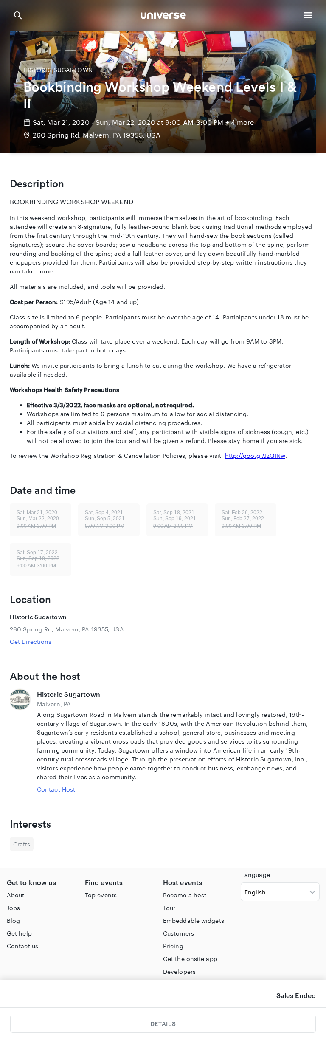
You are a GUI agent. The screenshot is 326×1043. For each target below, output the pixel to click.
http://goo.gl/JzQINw (255, 455)
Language (255, 874)
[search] (18, 15)
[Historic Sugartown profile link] (20, 741)
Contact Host (56, 789)
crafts (21, 844)
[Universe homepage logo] (163, 16)
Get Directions (30, 641)
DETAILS (163, 1023)
